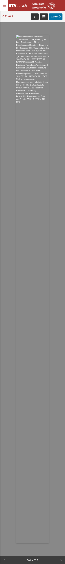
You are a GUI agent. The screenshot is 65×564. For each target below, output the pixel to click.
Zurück (9, 16)
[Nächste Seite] (61, 560)
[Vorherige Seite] (4, 560)
